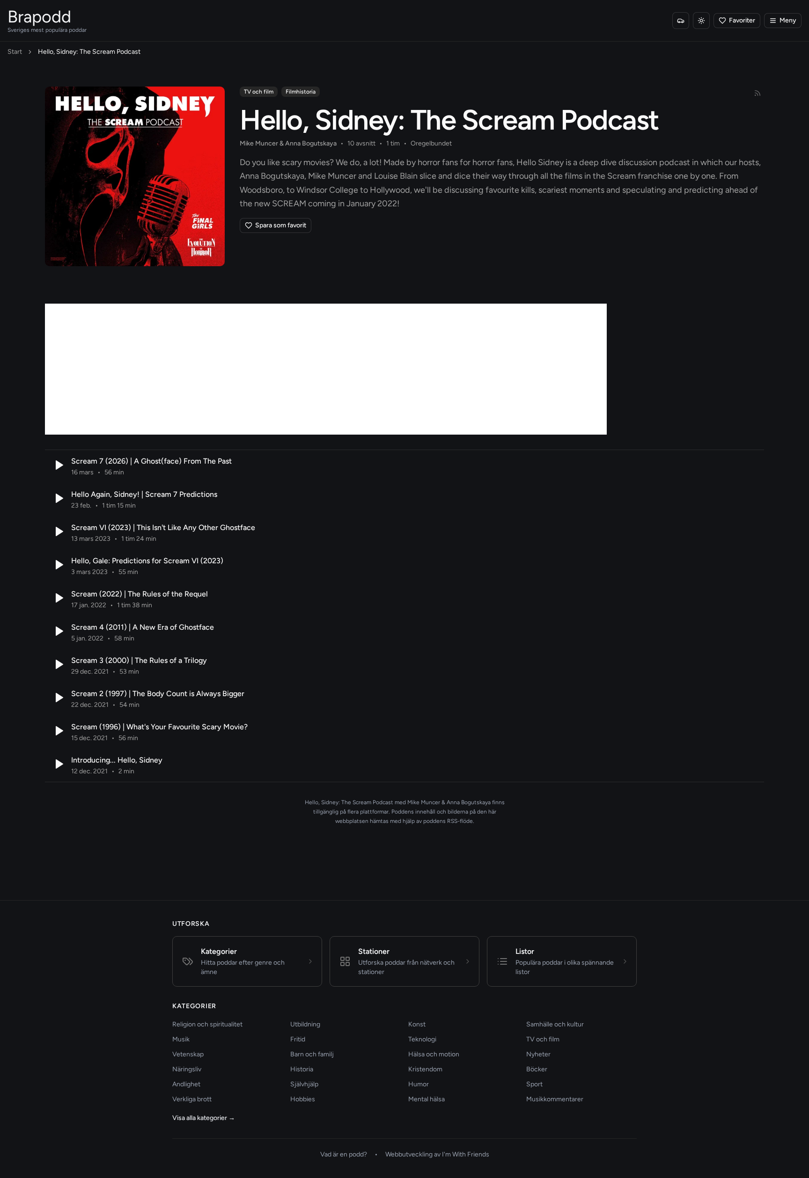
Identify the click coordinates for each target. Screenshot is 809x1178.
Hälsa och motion (433, 1054)
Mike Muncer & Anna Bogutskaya (288, 143)
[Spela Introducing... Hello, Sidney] (58, 764)
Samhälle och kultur (555, 1024)
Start (14, 52)
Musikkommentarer (554, 1099)
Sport (534, 1084)
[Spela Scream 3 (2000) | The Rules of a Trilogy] (58, 664)
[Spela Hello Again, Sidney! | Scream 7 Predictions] (58, 498)
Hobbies (302, 1099)
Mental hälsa (426, 1099)
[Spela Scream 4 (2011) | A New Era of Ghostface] (58, 631)
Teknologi (422, 1039)
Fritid (297, 1039)
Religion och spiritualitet (207, 1024)
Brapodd (39, 17)
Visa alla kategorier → (203, 1118)
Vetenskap (188, 1054)
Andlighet (186, 1084)
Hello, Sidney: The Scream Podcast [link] (89, 52)
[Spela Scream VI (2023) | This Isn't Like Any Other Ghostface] (58, 531)
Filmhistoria (301, 91)
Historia (301, 1069)
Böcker (536, 1069)
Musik (181, 1039)
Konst (417, 1024)
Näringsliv (186, 1069)
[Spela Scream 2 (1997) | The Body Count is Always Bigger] (58, 697)
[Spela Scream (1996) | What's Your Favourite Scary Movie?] (58, 730)
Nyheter (538, 1054)
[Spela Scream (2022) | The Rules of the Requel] (58, 598)
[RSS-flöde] (757, 93)
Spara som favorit (280, 225)
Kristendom (425, 1069)
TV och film (258, 91)
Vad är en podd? (343, 1154)
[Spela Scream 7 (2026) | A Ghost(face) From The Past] (58, 465)
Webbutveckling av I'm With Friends (437, 1154)
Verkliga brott (192, 1099)
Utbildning (305, 1024)
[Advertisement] (326, 369)
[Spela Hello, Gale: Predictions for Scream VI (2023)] (58, 564)
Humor (418, 1084)
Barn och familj (312, 1054)
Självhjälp (304, 1084)
